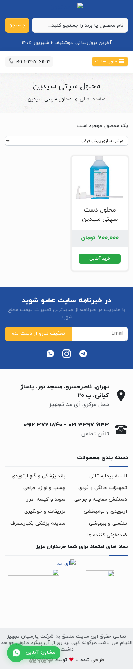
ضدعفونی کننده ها (106, 535)
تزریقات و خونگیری (44, 511)
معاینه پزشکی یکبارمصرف (37, 523)
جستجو (17, 25)
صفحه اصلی (93, 99)
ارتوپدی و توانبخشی (105, 511)
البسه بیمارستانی (108, 476)
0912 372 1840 (43, 425)
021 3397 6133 (88, 425)
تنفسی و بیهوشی (108, 523)
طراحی (97, 660)
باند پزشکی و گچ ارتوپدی (38, 476)
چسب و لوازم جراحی (44, 488)
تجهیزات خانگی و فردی (102, 488)
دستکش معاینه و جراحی (100, 499)
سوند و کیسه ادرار (45, 499)
